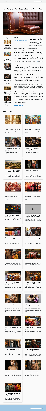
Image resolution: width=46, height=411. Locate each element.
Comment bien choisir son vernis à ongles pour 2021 (13, 238)
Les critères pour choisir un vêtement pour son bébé (33, 283)
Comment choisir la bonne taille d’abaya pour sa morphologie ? (33, 372)
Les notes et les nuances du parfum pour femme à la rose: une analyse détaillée (12, 193)
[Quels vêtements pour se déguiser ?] (13, 343)
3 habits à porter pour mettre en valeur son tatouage (13, 328)
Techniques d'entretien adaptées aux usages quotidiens (21, 40)
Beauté (6, 1)
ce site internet (36, 61)
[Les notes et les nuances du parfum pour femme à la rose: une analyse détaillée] (13, 186)
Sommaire (16, 37)
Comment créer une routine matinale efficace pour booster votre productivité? (7, 46)
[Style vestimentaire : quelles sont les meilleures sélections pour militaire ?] (13, 387)
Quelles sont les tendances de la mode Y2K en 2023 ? (7, 102)
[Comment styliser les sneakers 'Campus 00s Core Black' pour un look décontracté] (33, 231)
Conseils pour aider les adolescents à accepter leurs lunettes (7, 69)
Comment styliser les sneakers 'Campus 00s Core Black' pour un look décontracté (33, 238)
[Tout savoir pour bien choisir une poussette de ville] (13, 298)
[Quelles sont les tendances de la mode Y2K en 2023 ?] (7, 98)
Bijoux (13, 1)
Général (27, 1)
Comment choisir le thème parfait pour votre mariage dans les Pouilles (7, 92)
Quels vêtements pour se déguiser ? (12, 349)
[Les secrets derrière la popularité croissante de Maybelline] (33, 186)
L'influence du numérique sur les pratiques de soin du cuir (21, 43)
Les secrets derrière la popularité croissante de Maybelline (33, 193)
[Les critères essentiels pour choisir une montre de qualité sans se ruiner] (7, 76)
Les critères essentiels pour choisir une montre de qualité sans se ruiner (7, 80)
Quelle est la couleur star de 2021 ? (13, 215)
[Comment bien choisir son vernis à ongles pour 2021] (13, 231)
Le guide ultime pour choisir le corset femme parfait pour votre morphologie (33, 216)
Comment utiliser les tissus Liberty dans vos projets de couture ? (33, 328)
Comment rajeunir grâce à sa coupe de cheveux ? (33, 350)
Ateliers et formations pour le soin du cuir (19, 44)
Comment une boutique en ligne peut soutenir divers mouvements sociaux (7, 58)
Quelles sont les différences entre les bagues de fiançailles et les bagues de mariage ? (33, 305)
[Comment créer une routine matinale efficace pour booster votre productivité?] (7, 42)
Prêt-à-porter (20, 1)
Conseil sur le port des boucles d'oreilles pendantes (12, 372)
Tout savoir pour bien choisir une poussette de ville (13, 305)
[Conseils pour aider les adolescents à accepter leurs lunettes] (7, 65)
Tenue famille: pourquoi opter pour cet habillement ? (13, 261)
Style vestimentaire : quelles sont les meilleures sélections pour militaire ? (13, 394)
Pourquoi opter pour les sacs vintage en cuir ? (33, 261)
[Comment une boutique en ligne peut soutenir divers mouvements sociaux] (7, 54)
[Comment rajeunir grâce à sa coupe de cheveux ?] (33, 343)
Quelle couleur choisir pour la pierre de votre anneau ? (13, 283)
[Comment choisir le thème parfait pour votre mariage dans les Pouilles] (7, 88)
